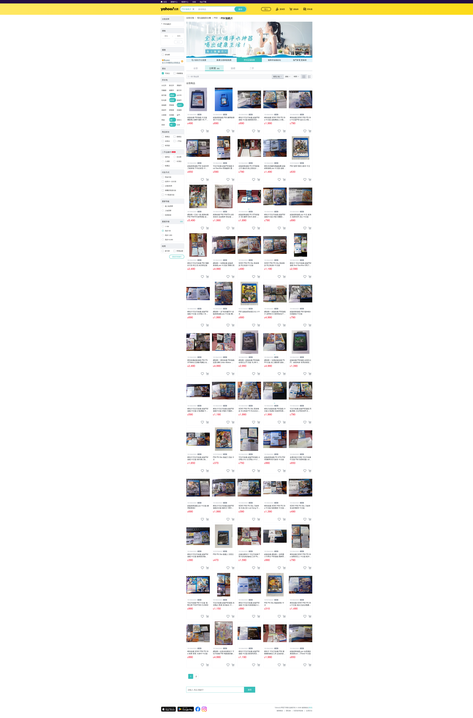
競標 (233, 68)
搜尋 (250, 689)
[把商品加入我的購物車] (207, 131)
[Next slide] (208, 196)
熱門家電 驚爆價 (299, 60)
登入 (266, 9)
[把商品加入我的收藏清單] (202, 131)
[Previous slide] (188, 196)
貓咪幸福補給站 (274, 60)
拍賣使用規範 (298, 710)
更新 (310, 707)
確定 (178, 42)
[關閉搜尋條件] (193, 9)
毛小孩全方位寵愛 (198, 60)
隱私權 (288, 710)
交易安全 (309, 710)
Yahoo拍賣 (169, 9)
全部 (195, 68)
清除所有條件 (177, 256)
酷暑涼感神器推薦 (224, 60)
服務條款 (280, 710)
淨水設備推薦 (249, 60)
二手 (252, 68)
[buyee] (172, 61)
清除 (181, 221)
